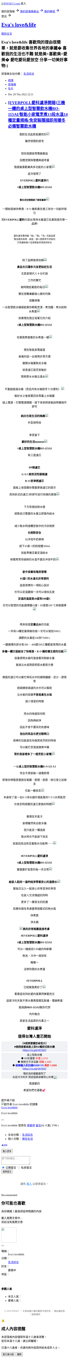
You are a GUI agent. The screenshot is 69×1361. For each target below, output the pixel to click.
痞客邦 (31, 1125)
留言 (38, 1125)
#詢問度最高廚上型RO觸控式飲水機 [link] (34, 1046)
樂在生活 (27, 1138)
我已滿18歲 (8, 1354)
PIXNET (15, 1311)
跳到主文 (6, 33)
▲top (4, 1144)
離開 (19, 1354)
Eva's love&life (18, 25)
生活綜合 (28, 73)
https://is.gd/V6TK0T (34, 1050)
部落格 (12, 84)
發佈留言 (7, 1171)
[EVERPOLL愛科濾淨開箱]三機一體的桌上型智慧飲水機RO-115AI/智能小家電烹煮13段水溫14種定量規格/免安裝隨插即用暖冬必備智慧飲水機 (38, 114)
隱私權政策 (59, 1311)
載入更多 (7, 1151)
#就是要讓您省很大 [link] (34, 1043)
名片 (10, 88)
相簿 (10, 80)
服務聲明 (35, 1314)
